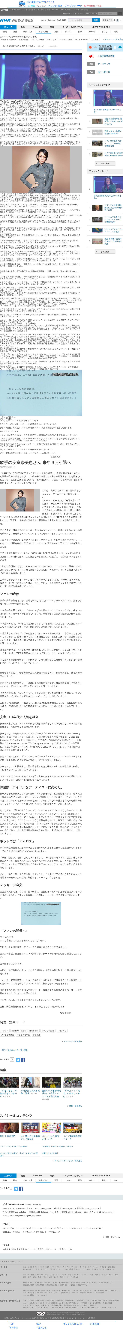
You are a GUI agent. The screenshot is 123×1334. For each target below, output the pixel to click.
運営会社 (13, 1327)
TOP (11, 1323)
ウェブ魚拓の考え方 (72, 1323)
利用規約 (94, 1323)
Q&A (38, 1323)
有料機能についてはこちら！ (41, 1)
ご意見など (41, 1327)
